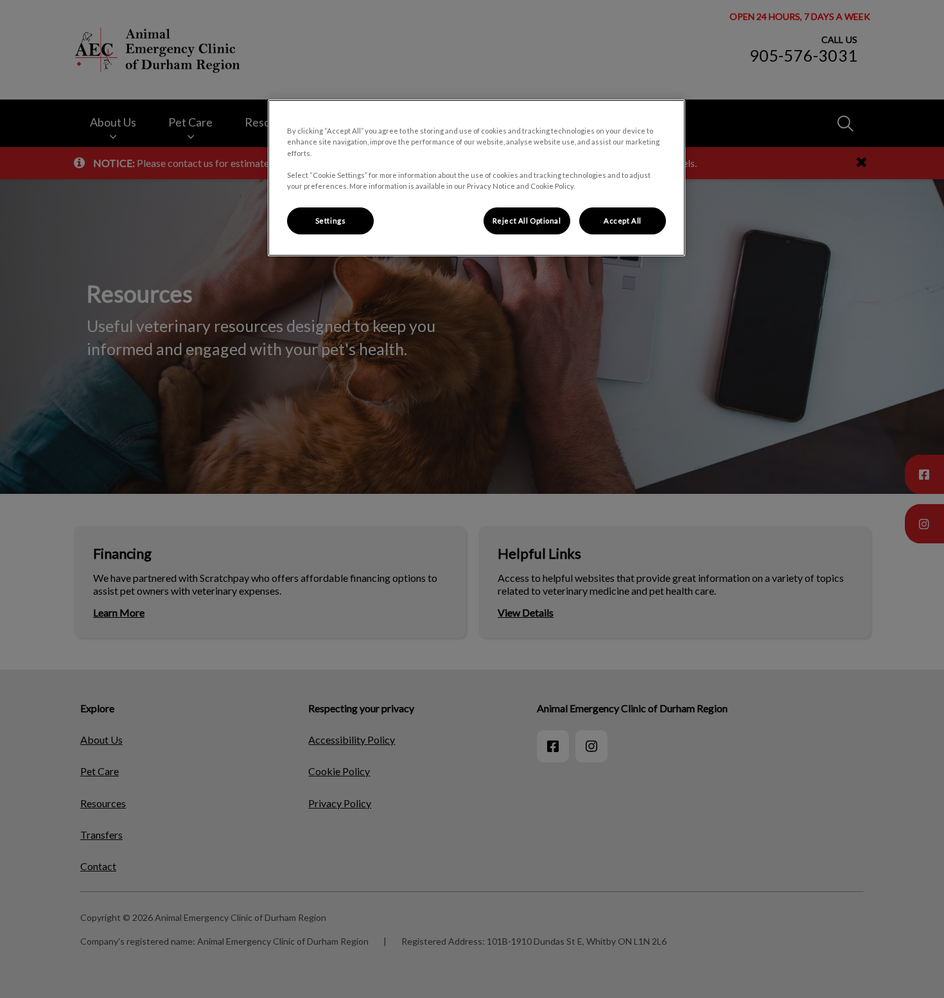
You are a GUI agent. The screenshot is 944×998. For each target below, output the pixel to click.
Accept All (623, 220)
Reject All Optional (527, 220)
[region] (476, 178)
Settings (330, 220)
